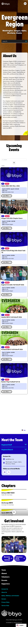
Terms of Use (5, 605)
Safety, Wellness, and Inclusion (10, 595)
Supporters (5, 584)
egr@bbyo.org (10, 459)
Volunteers (5, 577)
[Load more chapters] (14, 512)
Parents (4, 580)
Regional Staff (6, 445)
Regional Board (7, 449)
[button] (25, 3)
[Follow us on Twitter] (8, 472)
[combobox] (21, 625)
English (21, 625)
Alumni (4, 573)
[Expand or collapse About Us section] (25, 133)
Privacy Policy (5, 602)
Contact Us (4, 589)
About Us (4, 592)
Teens (3, 570)
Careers (3, 599)
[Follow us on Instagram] (4, 472)
